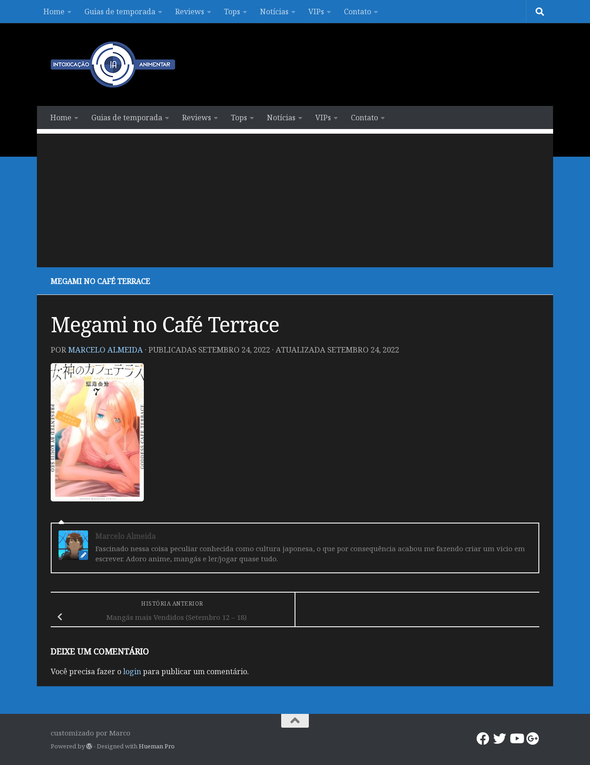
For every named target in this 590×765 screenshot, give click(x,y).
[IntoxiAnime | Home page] (113, 64)
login (132, 671)
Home (54, 11)
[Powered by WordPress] (89, 746)
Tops (232, 11)
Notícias (274, 11)
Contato (357, 11)
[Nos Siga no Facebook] (483, 738)
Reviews (189, 11)
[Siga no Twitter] (499, 738)
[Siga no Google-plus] (532, 738)
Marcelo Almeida (105, 349)
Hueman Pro (157, 746)
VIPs (316, 11)
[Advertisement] (295, 198)
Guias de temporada (119, 11)
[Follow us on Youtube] (516, 738)
